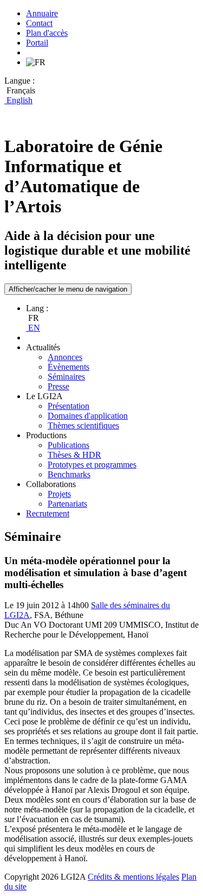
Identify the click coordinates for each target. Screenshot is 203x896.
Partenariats (67, 503)
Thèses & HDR (74, 454)
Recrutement (47, 513)
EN (33, 327)
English (18, 100)
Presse (58, 386)
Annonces (65, 357)
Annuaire (42, 13)
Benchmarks (69, 474)
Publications (68, 445)
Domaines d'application (88, 415)
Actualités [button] (43, 347)
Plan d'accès (47, 32)
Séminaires (66, 376)
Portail (37, 42)
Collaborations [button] (51, 484)
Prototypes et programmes (92, 464)
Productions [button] (46, 435)
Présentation (68, 406)
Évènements (68, 366)
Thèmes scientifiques (83, 425)
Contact (39, 23)
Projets (59, 494)
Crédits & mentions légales (133, 876)
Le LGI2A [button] (44, 396)
